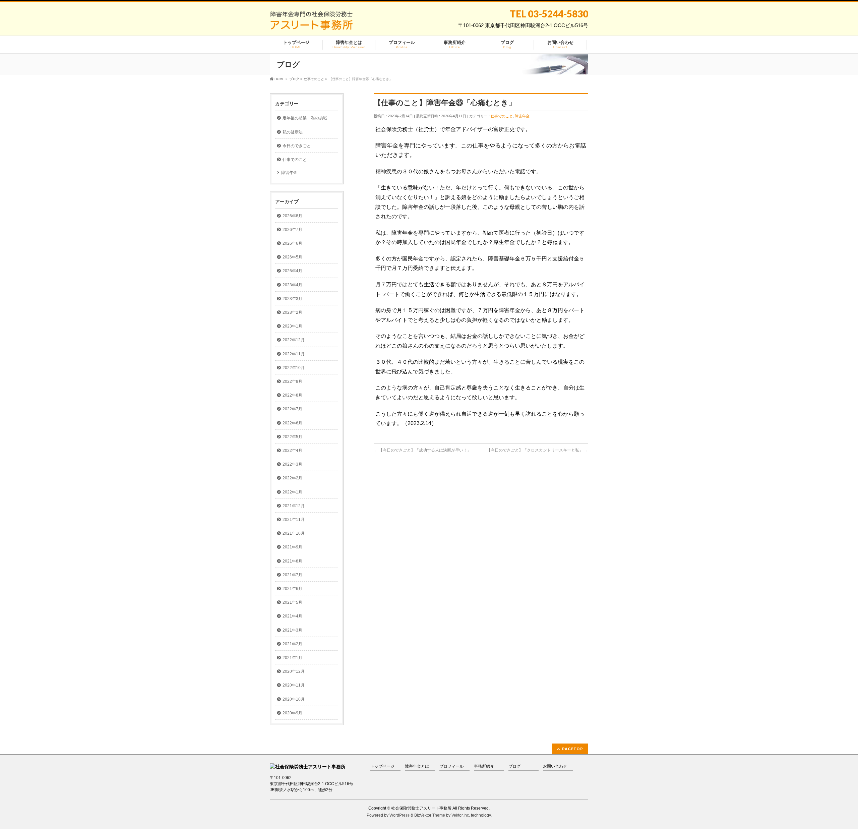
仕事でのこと (502, 116)
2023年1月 (292, 326)
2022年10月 (294, 367)
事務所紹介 (484, 766)
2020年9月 (292, 713)
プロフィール (451, 766)
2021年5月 (292, 602)
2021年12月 (294, 506)
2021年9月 (292, 547)
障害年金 (522, 116)
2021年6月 (292, 588)
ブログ (514, 766)
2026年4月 (292, 271)
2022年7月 (292, 409)
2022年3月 (292, 464)
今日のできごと (297, 145)
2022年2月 (292, 478)
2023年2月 (292, 312)
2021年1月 (292, 657)
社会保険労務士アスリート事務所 (421, 808)
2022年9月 (292, 381)
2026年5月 (292, 257)
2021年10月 (294, 533)
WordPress (399, 815)
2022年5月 (292, 436)
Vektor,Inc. (460, 815)
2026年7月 (292, 229)
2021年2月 (292, 644)
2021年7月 (292, 575)
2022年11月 (294, 354)
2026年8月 (292, 216)
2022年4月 (292, 450)
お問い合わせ (555, 766)
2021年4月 (292, 616)
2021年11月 (294, 519)
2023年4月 (292, 285)
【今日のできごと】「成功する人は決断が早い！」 (422, 450)
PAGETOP (572, 749)
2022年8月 (292, 395)
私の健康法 (293, 132)
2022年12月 (294, 340)
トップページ (382, 766)
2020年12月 (294, 671)
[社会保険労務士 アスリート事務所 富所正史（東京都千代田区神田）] (311, 22)
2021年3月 (292, 630)
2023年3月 (292, 298)
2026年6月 (292, 243)
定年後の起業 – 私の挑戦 (305, 118)
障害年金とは (417, 766)
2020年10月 (294, 699)
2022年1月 (292, 492)
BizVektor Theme (429, 815)
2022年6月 (292, 423)
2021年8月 (292, 561)
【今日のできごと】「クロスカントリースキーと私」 (537, 450)
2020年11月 (294, 685)
